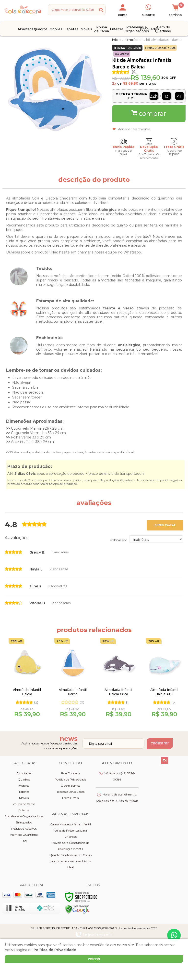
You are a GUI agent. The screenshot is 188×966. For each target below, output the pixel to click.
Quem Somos (70, 785)
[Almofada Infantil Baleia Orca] (118, 679)
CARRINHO (175, 10)
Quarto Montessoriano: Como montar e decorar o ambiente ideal (70, 861)
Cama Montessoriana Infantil (70, 824)
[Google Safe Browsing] (77, 909)
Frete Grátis (70, 798)
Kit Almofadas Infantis (164, 40)
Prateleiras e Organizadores (23, 816)
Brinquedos (24, 822)
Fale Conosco (70, 773)
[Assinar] (160, 743)
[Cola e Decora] (22, 9)
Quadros (24, 779)
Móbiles (24, 785)
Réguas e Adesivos (24, 828)
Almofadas (133, 40)
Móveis (24, 798)
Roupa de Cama (23, 804)
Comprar (152, 114)
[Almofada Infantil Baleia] (27, 679)
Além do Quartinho (24, 834)
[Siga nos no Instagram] (164, 761)
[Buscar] (101, 9)
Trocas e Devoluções (70, 792)
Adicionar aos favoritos (134, 129)
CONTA (123, 15)
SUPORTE (148, 15)
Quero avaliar (165, 525)
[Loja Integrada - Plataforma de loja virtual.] (94, 934)
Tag (24, 841)
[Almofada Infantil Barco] (73, 679)
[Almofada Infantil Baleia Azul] (164, 679)
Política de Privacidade (70, 779)
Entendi (94, 958)
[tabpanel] (25, 679)
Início (116, 40)
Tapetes (24, 792)
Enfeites (23, 810)
